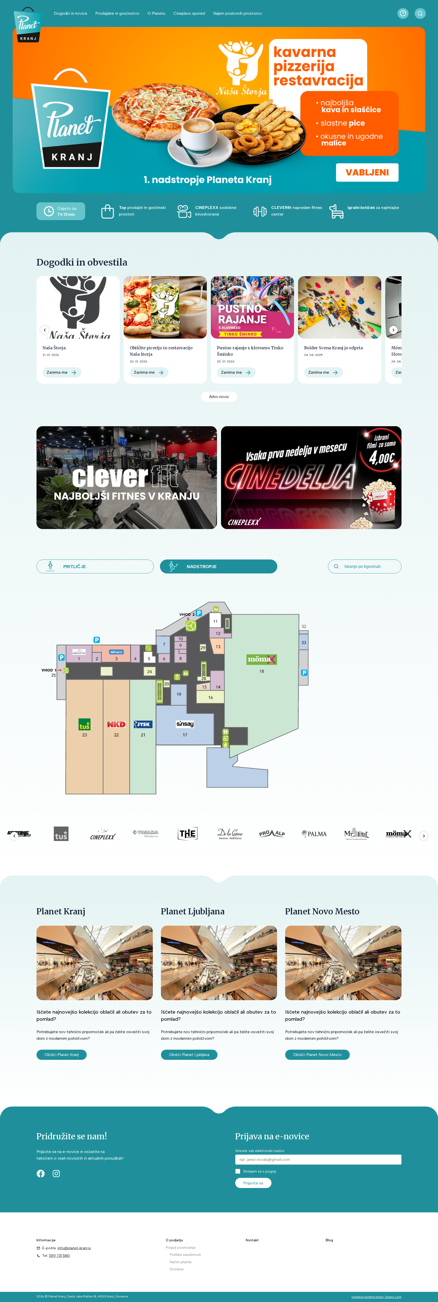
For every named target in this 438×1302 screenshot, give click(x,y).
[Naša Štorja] (78, 307)
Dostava (177, 1269)
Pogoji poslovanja (180, 1247)
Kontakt (252, 1240)
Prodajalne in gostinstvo (117, 13)
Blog (329, 1240)
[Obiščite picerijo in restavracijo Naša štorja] (165, 307)
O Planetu (156, 13)
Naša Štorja (54, 347)
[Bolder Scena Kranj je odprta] (339, 307)
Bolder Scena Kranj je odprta (333, 347)
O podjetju (174, 1240)
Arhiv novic (219, 396)
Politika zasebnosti (185, 1254)
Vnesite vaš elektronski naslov (259, 1151)
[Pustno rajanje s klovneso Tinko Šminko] (252, 307)
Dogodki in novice (70, 13)
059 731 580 (59, 1256)
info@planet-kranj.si (74, 1248)
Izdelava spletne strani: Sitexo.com (377, 1297)
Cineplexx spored (189, 13)
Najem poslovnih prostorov (237, 13)
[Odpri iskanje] (420, 13)
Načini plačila (180, 1262)
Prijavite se (253, 1183)
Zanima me (57, 372)
